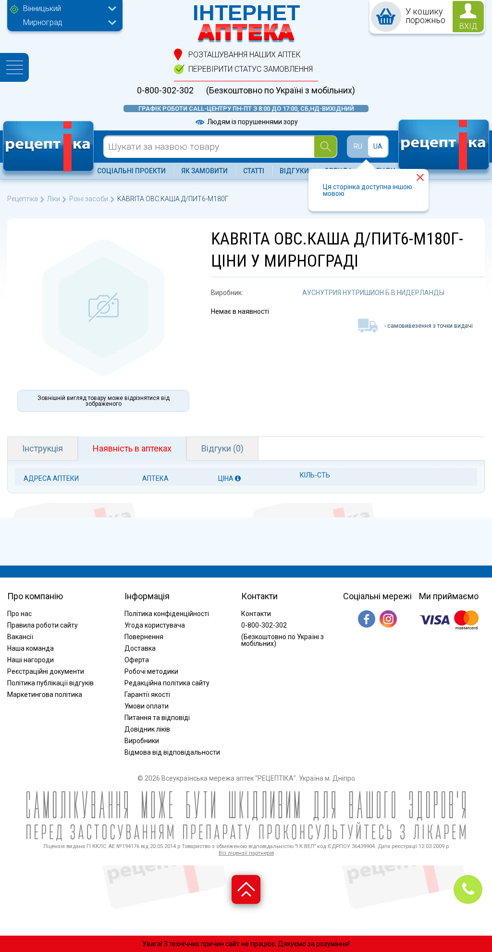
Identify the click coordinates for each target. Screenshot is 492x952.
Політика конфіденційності (166, 614)
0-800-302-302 (165, 90)
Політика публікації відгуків (50, 683)
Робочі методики (151, 671)
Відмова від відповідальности (172, 752)
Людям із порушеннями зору (252, 122)
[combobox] (67, 9)
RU (358, 146)
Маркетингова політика (44, 694)
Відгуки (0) (222, 448)
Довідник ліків (147, 729)
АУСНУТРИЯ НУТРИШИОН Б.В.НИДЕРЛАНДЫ (373, 292)
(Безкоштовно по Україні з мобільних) (280, 90)
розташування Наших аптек (244, 54)
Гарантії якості (147, 694)
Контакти (256, 614)
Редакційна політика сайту (166, 683)
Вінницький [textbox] (42, 8)
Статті (253, 171)
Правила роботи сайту (42, 625)
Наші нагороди (30, 660)
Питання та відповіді (157, 717)
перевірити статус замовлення (250, 69)
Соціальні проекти (131, 171)
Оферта (136, 660)
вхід (468, 26)
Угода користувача (154, 625)
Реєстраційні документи (45, 671)
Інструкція (42, 448)
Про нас (19, 614)
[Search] (325, 146)
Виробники (141, 741)
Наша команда (30, 648)
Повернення (143, 637)
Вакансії (20, 637)
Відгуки (294, 171)
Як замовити (204, 171)
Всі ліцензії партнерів (246, 853)
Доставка (140, 648)
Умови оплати (146, 706)
